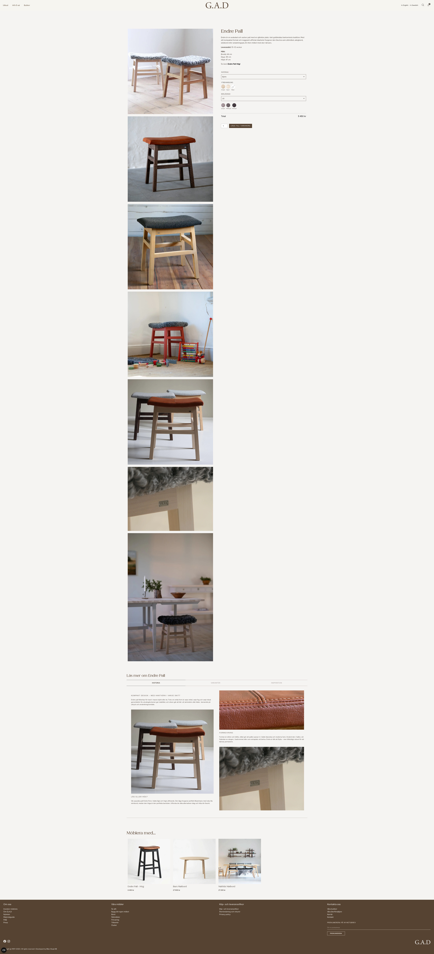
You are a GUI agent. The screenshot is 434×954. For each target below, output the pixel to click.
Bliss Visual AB (51, 949)
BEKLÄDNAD (225, 94)
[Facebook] (5, 942)
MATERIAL (228, 72)
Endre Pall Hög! (234, 64)
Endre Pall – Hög (136, 886)
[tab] (156, 683)
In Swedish (414, 5)
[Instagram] (9, 942)
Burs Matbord (180, 886)
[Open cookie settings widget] (4, 950)
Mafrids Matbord (226, 886)
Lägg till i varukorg (240, 126)
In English (404, 5)
